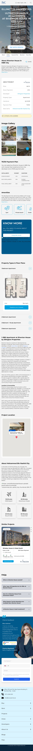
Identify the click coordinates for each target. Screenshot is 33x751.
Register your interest (16, 307)
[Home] (4, 2)
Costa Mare (14, 346)
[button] (6, 666)
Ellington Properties (24, 93)
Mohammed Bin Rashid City (21, 108)
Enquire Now (16, 235)
